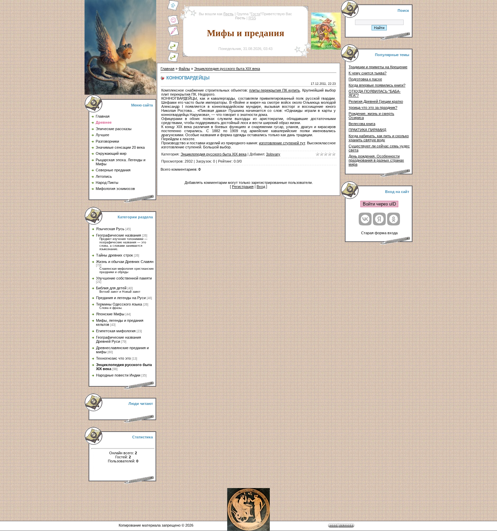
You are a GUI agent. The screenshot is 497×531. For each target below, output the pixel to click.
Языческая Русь (110, 229)
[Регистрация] (173, 35)
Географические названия (118, 235)
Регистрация (243, 187)
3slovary (273, 154)
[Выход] (173, 50)
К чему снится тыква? (367, 73)
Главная (167, 69)
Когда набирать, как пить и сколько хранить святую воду (379, 138)
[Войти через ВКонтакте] (365, 219)
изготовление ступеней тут (282, 143)
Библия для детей (111, 288)
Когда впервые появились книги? (377, 85)
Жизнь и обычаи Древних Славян (124, 262)
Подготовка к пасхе (365, 79)
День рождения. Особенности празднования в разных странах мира (376, 160)
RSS (252, 18)
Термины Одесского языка (119, 304)
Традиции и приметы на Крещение (378, 67)
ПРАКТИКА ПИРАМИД (367, 130)
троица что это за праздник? (373, 107)
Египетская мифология (116, 331)
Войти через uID (379, 204)
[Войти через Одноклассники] (393, 219)
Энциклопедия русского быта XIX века (227, 69)
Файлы (184, 69)
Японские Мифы (110, 314)
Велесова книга (362, 124)
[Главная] (173, 9)
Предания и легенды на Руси (121, 298)
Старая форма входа (379, 233)
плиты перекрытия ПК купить (274, 90)
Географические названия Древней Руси (118, 339)
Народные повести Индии (118, 375)
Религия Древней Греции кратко (376, 101)
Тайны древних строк (114, 255)
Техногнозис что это (113, 358)
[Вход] (173, 61)
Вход (261, 187)
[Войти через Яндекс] (379, 219)
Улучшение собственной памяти (124, 278)
